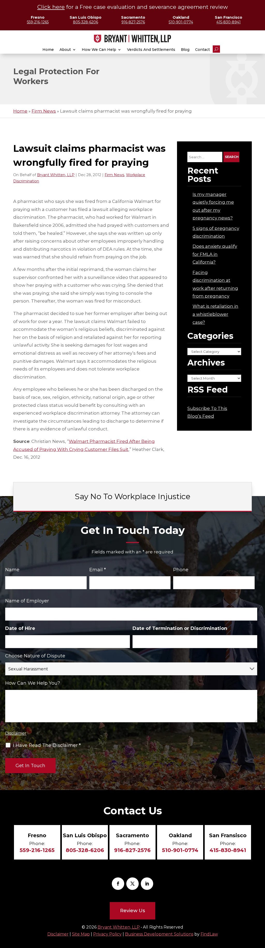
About (65, 49)
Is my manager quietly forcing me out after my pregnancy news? (213, 206)
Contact (202, 49)
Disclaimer (15, 733)
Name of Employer (27, 601)
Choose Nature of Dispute (35, 656)
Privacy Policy (107, 934)
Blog (185, 49)
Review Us (132, 910)
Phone (180, 570)
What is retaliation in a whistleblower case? (215, 314)
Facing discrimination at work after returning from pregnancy (215, 284)
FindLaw (209, 934)
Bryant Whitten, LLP (56, 175)
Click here (51, 7)
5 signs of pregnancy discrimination (216, 232)
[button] (260, 931)
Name (12, 570)
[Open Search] (216, 49)
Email (97, 570)
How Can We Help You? (32, 683)
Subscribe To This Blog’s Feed (207, 412)
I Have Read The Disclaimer (47, 745)
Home (48, 49)
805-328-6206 (85, 22)
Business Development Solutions (159, 934)
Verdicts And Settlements (151, 49)
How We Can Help (99, 49)
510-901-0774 (181, 22)
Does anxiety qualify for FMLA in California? (215, 254)
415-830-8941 (228, 22)
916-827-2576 (133, 22)
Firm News (114, 175)
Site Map (81, 934)
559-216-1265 (38, 22)
